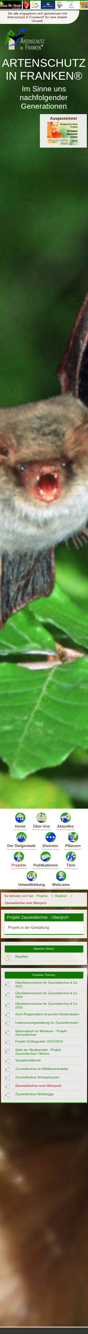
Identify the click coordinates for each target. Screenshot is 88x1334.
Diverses (50, 846)
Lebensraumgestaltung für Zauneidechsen (46, 1022)
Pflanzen (73, 846)
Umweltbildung (31, 885)
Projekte (18, 865)
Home (20, 826)
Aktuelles (65, 826)
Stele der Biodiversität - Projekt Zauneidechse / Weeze (38, 1051)
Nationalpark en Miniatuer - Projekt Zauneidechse (41, 1033)
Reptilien (61, 896)
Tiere (70, 865)
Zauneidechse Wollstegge (34, 1094)
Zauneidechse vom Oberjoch (25, 903)
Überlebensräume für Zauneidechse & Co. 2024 (46, 995)
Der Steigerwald (21, 846)
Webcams (61, 885)
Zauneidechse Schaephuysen (37, 1077)
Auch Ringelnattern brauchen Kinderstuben (47, 1014)
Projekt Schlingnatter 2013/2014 (39, 1041)
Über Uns (41, 826)
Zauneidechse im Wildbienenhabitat (41, 1069)
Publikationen (45, 865)
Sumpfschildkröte (28, 1060)
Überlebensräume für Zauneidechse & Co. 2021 (46, 984)
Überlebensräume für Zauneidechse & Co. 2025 (46, 1005)
